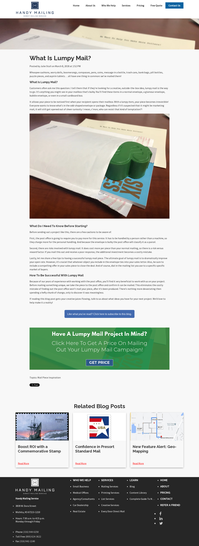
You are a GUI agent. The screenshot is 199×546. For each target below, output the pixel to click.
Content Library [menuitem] (138, 492)
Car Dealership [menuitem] (80, 505)
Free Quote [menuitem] (156, 5)
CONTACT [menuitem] (166, 498)
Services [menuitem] (126, 5)
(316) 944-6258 (31, 531)
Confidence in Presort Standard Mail (94, 448)
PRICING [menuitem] (165, 492)
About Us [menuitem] (90, 5)
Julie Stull (46, 66)
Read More (23, 463)
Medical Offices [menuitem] (81, 492)
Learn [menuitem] (134, 480)
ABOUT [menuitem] (164, 486)
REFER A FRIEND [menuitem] (170, 505)
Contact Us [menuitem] (174, 5)
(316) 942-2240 (27, 541)
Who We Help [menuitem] (109, 5)
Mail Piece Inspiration (49, 377)
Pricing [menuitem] (140, 5)
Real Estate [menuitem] (79, 511)
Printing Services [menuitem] (110, 492)
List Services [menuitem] (107, 498)
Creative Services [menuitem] (110, 505)
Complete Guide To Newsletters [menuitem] (142, 498)
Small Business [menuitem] (81, 486)
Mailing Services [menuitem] (109, 486)
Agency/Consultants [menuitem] (84, 498)
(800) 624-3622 (33, 536)
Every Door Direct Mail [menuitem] (113, 511)
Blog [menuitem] (132, 486)
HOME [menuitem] (164, 480)
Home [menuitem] (76, 5)
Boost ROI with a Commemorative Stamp (39, 448)
